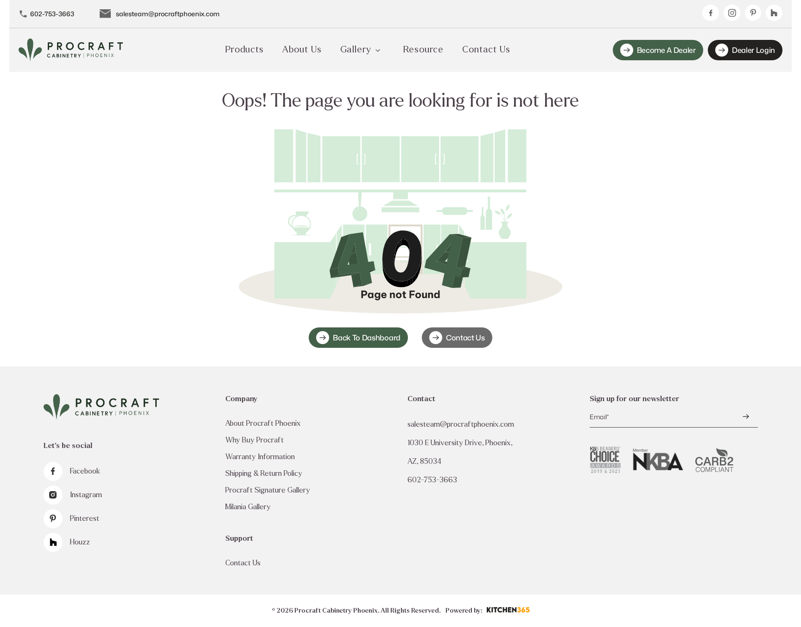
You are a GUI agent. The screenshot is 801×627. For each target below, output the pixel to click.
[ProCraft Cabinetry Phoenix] (101, 407)
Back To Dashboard (366, 338)
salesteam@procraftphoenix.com (168, 13)
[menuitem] (244, 50)
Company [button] (241, 399)
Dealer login (753, 50)
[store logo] (71, 50)
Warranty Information (260, 457)
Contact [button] (421, 399)
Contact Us (465, 338)
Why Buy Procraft (254, 440)
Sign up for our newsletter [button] (634, 399)
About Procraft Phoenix (263, 423)
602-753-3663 (52, 13)
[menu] (367, 50)
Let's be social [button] (68, 445)
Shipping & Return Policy (263, 473)
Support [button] (239, 538)
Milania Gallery (248, 507)
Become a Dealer (666, 50)
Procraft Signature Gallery (267, 490)
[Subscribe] (746, 416)
